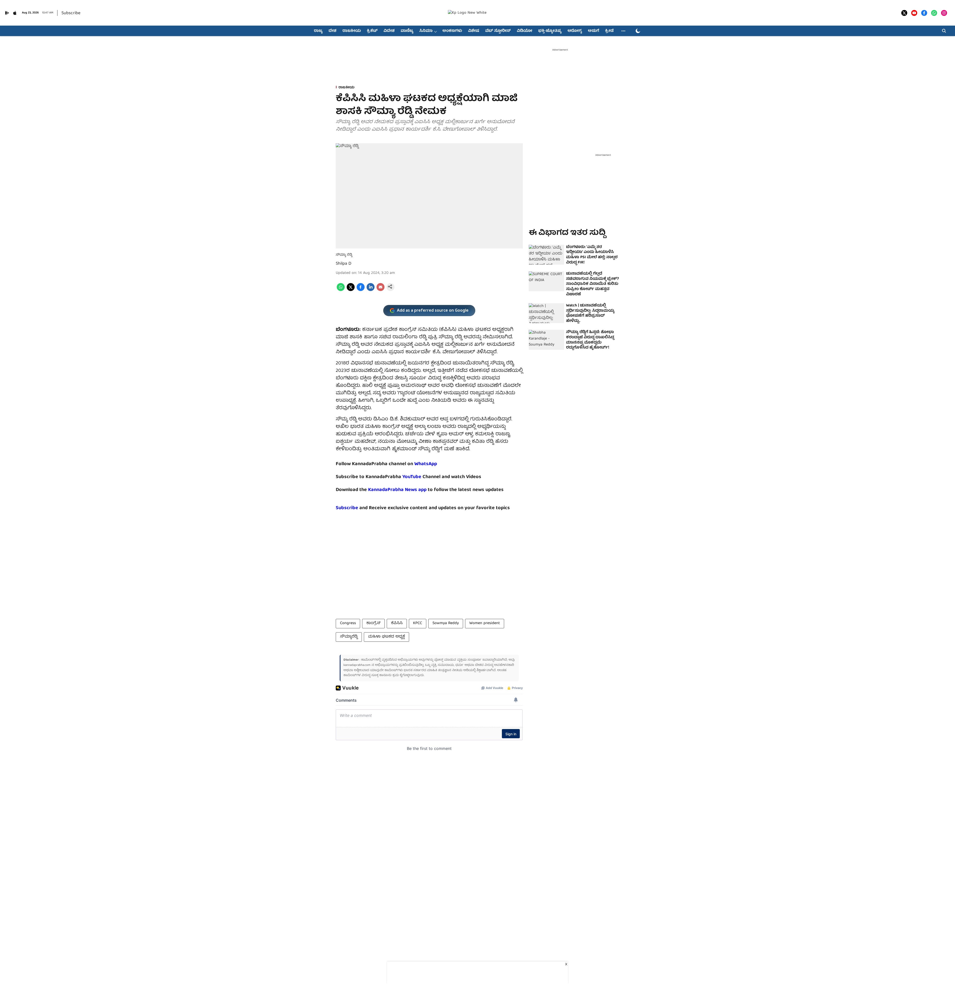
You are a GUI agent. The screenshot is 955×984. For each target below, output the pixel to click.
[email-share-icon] (380, 290)
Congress (348, 623)
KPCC (417, 623)
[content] (422, 477)
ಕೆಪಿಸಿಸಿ (397, 623)
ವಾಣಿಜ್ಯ (407, 31)
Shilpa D (343, 264)
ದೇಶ (332, 31)
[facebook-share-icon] (361, 290)
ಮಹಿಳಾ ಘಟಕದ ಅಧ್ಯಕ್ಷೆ (386, 636)
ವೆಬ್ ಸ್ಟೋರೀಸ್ (498, 31)
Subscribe (70, 13)
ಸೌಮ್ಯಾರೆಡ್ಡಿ (349, 636)
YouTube (411, 477)
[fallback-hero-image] (546, 255)
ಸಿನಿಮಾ (425, 31)
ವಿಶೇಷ (473, 31)
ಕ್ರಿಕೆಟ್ (372, 31)
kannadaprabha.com (357, 665)
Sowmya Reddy (445, 623)
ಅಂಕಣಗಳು (452, 31)
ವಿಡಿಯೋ (524, 31)
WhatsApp (425, 464)
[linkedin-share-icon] (371, 290)
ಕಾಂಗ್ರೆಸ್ (373, 623)
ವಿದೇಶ (389, 31)
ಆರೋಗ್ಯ (575, 31)
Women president (484, 623)
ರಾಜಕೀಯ (351, 31)
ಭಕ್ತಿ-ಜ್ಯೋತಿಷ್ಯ (550, 31)
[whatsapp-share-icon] (341, 290)
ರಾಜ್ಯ (318, 31)
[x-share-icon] (351, 290)
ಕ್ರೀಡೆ (609, 31)
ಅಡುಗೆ (593, 31)
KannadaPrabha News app (397, 490)
